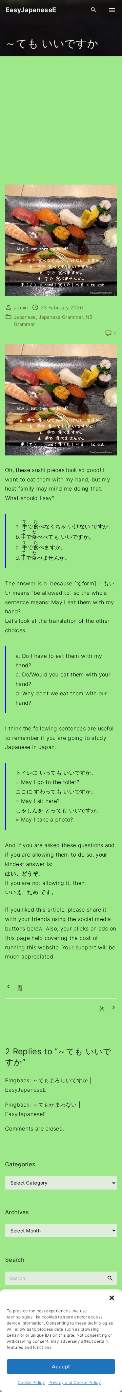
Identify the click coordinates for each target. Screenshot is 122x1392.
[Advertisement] (61, 120)
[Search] (110, 1278)
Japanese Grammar (61, 317)
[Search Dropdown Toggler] (94, 10)
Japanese (25, 317)
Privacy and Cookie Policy (74, 1382)
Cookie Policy (31, 1382)
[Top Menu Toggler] (111, 10)
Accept (61, 1366)
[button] (111, 1297)
